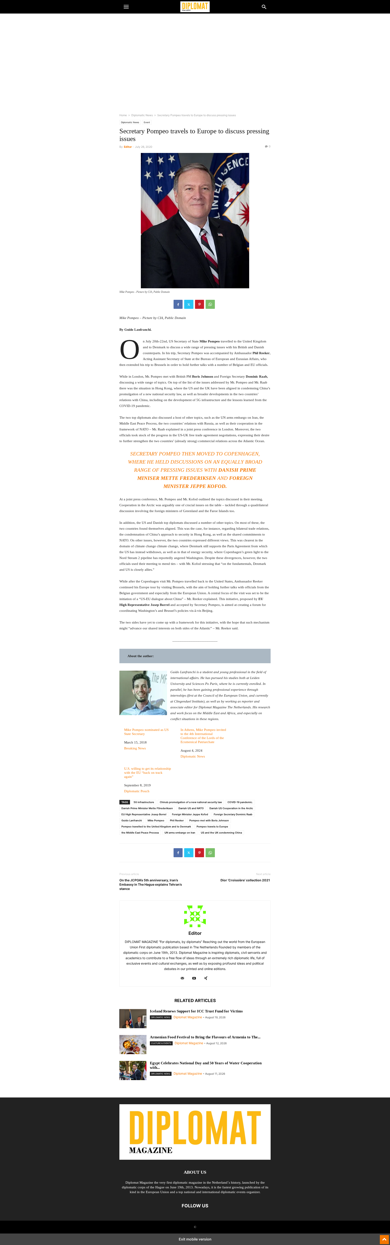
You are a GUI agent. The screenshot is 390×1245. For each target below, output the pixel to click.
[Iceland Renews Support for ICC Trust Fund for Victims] (132, 1019)
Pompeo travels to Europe (212, 826)
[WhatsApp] (210, 304)
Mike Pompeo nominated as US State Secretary (146, 732)
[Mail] (182, 978)
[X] (188, 304)
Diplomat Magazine (188, 1017)
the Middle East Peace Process (140, 832)
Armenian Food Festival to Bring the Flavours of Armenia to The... (205, 1037)
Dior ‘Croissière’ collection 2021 (246, 880)
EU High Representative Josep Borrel (143, 814)
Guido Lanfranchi (131, 820)
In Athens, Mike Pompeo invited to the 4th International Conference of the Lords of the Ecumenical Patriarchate (203, 736)
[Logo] (195, 1158)
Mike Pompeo (156, 820)
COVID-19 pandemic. (240, 802)
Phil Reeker (177, 820)
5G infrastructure (144, 802)
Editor (128, 146)
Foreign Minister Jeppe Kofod (190, 814)
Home (123, 115)
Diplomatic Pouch (136, 791)
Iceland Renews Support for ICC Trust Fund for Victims (196, 1011)
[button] (126, 7)
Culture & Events (161, 1043)
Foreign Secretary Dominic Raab (233, 814)
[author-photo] (195, 927)
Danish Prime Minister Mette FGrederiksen (147, 808)
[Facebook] (178, 304)
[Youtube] (194, 978)
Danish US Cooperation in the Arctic (231, 808)
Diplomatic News (142, 115)
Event (147, 122)
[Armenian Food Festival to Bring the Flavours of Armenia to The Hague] (132, 1045)
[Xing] (205, 978)
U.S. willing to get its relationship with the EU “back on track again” (147, 772)
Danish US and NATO (191, 808)
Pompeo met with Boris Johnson (209, 820)
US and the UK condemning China (221, 832)
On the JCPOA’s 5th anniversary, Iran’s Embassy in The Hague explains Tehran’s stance (150, 884)
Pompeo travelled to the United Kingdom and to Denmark (156, 826)
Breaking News (135, 748)
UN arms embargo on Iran (180, 832)
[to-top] (384, 1237)
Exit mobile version (195, 1239)
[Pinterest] (199, 304)
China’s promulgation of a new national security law (191, 802)
